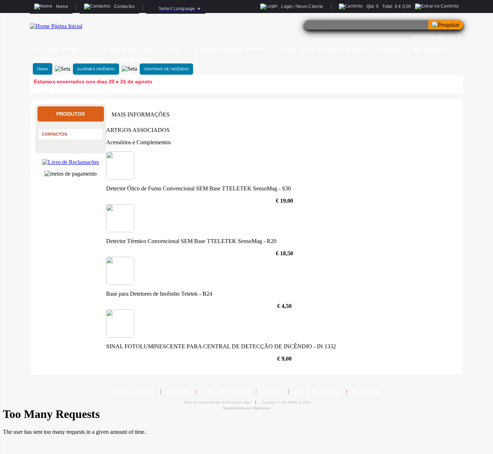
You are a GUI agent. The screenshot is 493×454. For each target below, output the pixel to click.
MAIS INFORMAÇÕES (141, 114)
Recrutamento (366, 392)
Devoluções (178, 392)
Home (42, 69)
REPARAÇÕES (134, 59)
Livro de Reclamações (317, 392)
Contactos (272, 392)
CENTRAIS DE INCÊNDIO (166, 69)
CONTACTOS (54, 134)
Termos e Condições (133, 392)
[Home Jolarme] (56, 26)
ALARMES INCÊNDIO (96, 69)
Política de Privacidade (226, 392)
